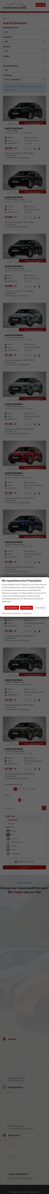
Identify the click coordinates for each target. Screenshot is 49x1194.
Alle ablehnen (26, 608)
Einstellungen (41, 608)
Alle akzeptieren (11, 608)
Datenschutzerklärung (11, 613)
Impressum (27, 613)
